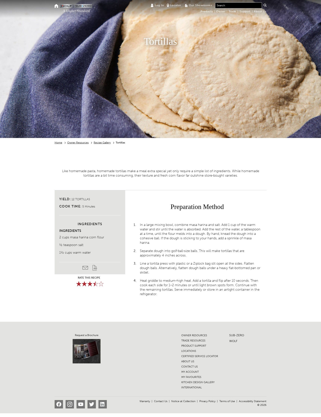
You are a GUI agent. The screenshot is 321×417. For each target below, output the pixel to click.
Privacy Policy (207, 401)
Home (58, 142)
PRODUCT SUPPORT (193, 345)
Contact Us (160, 401)
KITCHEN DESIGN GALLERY (198, 382)
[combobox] (238, 5)
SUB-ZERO (236, 335)
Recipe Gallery (102, 142)
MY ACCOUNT (190, 371)
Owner (220, 11)
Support (245, 11)
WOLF (233, 341)
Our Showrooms (200, 5)
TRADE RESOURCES (193, 340)
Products (207, 11)
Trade (232, 11)
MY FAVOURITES (191, 377)
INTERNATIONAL (191, 387)
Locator (175, 5)
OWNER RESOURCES (194, 335)
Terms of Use (227, 401)
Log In (159, 5)
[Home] (56, 6)
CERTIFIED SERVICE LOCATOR (199, 356)
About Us (260, 11)
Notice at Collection (183, 401)
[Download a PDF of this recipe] (95, 268)
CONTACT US (189, 366)
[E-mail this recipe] (87, 268)
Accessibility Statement (252, 401)
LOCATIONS (188, 351)
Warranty (145, 401)
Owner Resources (78, 142)
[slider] (90, 284)
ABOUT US (187, 361)
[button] (265, 5)
